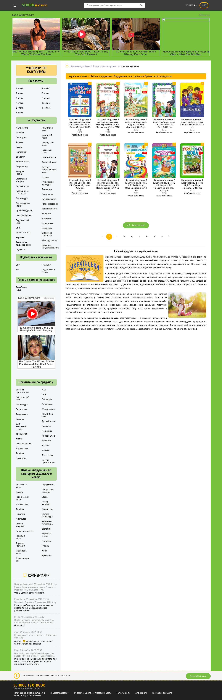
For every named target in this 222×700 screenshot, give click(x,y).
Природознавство (24, 531)
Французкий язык (48, 144)
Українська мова (80, 135)
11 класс (46, 108)
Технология (21, 434)
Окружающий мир (22, 221)
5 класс (19, 108)
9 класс (45, 98)
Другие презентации (48, 461)
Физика (19, 142)
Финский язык (49, 157)
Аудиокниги (141, 693)
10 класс (46, 103)
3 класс (19, 98)
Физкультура (48, 409)
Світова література (47, 515)
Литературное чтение (23, 204)
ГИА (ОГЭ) (46, 265)
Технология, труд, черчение (23, 243)
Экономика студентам (47, 234)
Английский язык (47, 129)
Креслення (47, 556)
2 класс (19, 93)
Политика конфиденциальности (29, 693)
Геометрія (20, 514)
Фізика (45, 546)
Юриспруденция (50, 240)
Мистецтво (21, 519)
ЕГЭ (17, 270)
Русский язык (22, 186)
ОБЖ (18, 228)
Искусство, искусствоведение (50, 246)
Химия (19, 147)
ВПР (18, 265)
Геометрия (21, 137)
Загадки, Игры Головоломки (27, 695)
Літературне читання (48, 490)
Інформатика (48, 485)
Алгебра (20, 133)
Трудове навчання (20, 544)
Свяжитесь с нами (198, 676)
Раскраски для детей (162, 693)
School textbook (29, 685)
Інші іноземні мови (22, 498)
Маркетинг (47, 218)
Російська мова (20, 537)
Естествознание (49, 209)
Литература (22, 198)
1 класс (19, 88)
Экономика (47, 228)
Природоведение (24, 211)
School (34, 5)
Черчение (20, 237)
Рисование (47, 189)
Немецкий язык (46, 151)
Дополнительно (23, 233)
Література (47, 509)
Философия (47, 455)
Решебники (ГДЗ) (21, 288)
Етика (45, 497)
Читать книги (123, 693)
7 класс (45, 88)
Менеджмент (48, 223)
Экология (46, 213)
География (21, 152)
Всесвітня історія (46, 535)
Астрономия (22, 166)
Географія (46, 541)
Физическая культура (48, 183)
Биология (20, 157)
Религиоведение (50, 204)
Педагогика (21, 409)
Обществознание (24, 215)
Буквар (19, 492)
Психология (47, 194)
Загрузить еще (137, 225)
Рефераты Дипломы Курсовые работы (92, 693)
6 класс (19, 113)
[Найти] (141, 6)
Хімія (44, 551)
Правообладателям (59, 693)
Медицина (47, 431)
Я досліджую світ (22, 559)
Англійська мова (21, 486)
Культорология (49, 199)
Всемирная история (21, 180)
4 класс (19, 103)
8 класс (45, 93)
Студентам (21, 250)
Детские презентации (22, 391)
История (20, 419)
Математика (22, 128)
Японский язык (49, 162)
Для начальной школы (21, 426)
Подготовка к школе (48, 271)
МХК (44, 390)
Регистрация (190, 5)
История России (20, 172)
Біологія (46, 529)
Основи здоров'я (20, 525)
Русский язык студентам (22, 192)
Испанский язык (47, 136)
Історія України (45, 503)
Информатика (22, 162)
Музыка (45, 177)
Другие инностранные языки (49, 170)
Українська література (47, 522)
